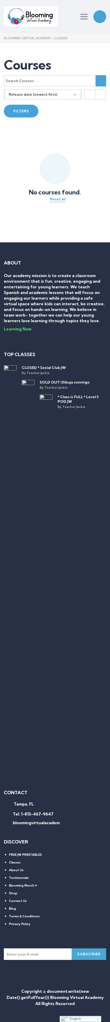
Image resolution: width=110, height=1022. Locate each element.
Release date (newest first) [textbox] (33, 94)
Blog (12, 908)
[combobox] (42, 94)
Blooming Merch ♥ (23, 885)
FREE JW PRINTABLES (25, 855)
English (75, 1019)
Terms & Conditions (24, 916)
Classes (14, 862)
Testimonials (19, 878)
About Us (16, 870)
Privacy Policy (19, 924)
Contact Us (18, 901)
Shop (13, 893)
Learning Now (17, 328)
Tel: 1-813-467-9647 (33, 814)
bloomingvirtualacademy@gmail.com (49, 822)
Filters (21, 111)
